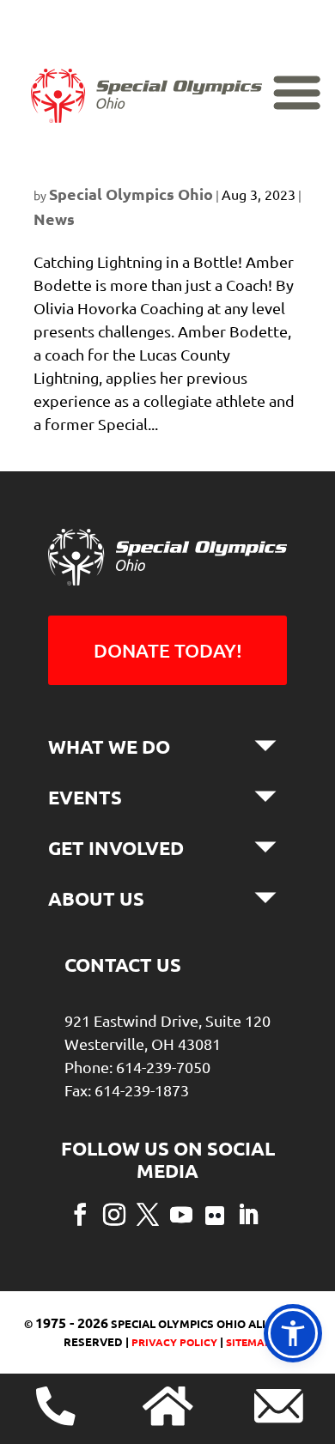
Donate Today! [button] (168, 650)
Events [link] (85, 797)
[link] (146, 96)
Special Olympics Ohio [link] (131, 193)
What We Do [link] (109, 746)
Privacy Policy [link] (173, 1342)
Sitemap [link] (248, 1342)
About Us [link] (96, 898)
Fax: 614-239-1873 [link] (126, 1090)
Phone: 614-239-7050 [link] (137, 1067)
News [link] (54, 218)
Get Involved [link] (116, 847)
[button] (80, 1213)
